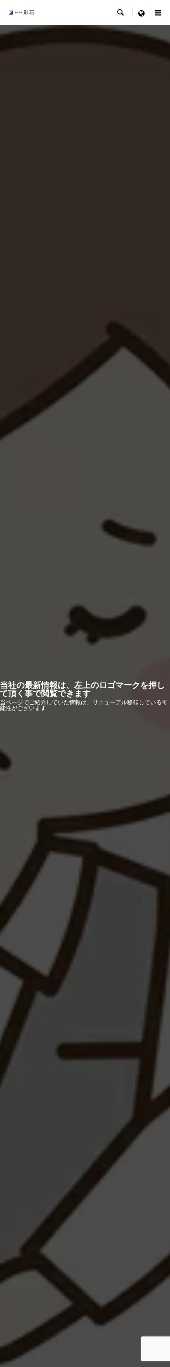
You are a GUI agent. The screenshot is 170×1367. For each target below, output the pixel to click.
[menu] (141, 12)
